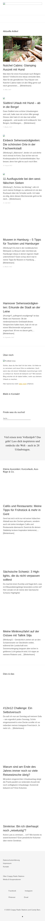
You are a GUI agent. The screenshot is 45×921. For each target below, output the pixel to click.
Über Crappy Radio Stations (13, 876)
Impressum (7, 863)
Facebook (4, 400)
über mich (23, 384)
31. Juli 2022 (6, 203)
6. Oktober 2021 (7, 266)
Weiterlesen (26, 86)
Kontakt (6, 867)
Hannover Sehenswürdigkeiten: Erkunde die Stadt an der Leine (21, 307)
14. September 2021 (8, 337)
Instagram (8, 400)
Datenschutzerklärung (11, 860)
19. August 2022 (7, 165)
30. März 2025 (7, 89)
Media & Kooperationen (12, 879)
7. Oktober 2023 (7, 127)
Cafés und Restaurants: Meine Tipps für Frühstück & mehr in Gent (22, 510)
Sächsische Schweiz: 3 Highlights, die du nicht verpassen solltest (21, 575)
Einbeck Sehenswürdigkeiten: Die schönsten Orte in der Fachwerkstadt (21, 144)
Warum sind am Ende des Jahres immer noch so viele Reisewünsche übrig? (20, 770)
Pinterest (12, 400)
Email (15, 400)
